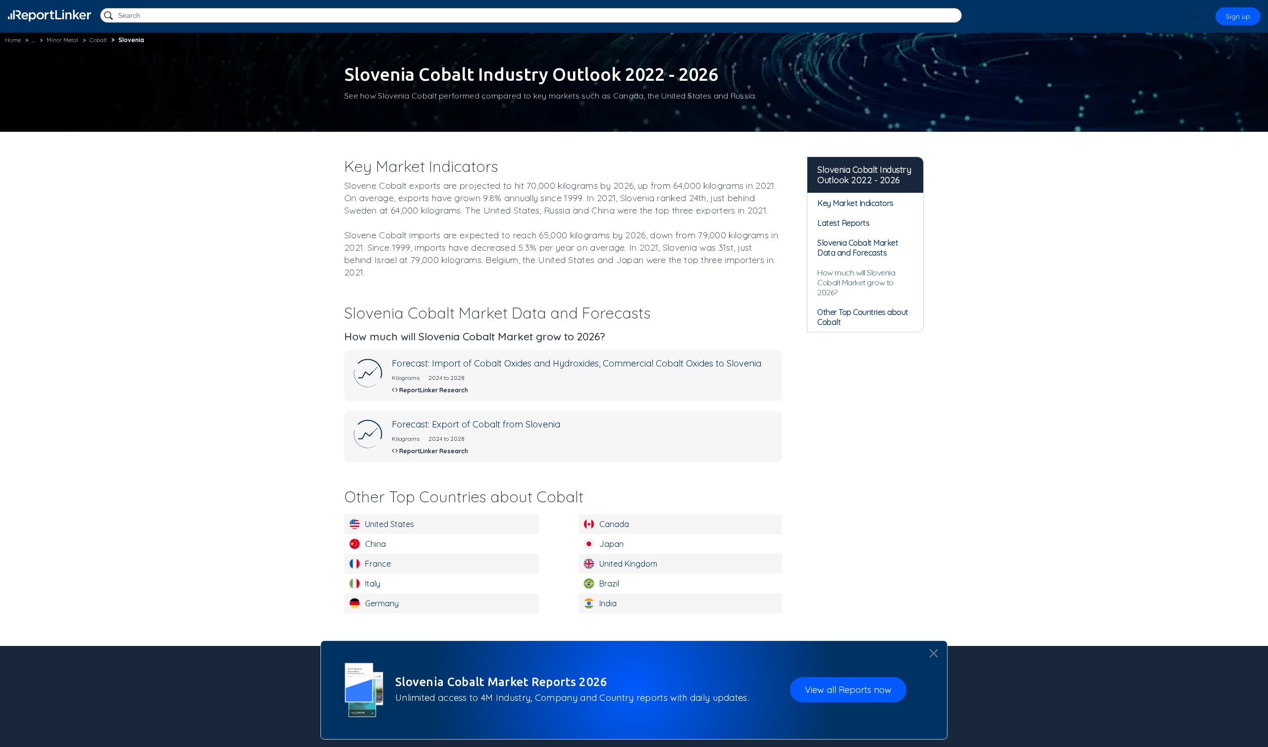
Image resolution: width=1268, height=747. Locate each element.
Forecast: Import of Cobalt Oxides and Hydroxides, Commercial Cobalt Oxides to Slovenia (576, 363)
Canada (614, 524)
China (375, 544)
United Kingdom (628, 564)
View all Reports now (848, 689)
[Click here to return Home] (49, 15)
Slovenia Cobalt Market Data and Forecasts (857, 248)
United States (389, 524)
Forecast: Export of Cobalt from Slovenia (476, 424)
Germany (382, 603)
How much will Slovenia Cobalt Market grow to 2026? (856, 282)
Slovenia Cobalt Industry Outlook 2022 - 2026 (864, 175)
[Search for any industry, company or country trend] (109, 16)
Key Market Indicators (855, 203)
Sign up (1238, 16)
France (378, 564)
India (608, 603)
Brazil (609, 583)
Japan (611, 544)
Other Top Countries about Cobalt (862, 317)
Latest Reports (843, 223)
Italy (372, 583)
